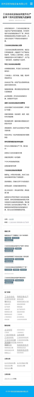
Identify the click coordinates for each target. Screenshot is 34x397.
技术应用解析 (21, 363)
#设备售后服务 (9, 250)
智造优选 (7, 366)
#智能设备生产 (9, 240)
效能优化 (20, 342)
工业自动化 (13, 222)
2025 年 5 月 (9, 379)
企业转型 (8, 330)
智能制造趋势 (22, 350)
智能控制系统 (20, 352)
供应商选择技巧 (21, 330)
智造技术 (7, 368)
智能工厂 (8, 353)
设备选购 (7, 319)
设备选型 (7, 304)
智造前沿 (20, 366)
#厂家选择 (7, 238)
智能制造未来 (21, 348)
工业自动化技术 (22, 337)
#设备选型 (23, 269)
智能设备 (20, 222)
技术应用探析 (9, 363)
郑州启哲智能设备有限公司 (19, 391)
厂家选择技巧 (8, 317)
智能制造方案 (8, 312)
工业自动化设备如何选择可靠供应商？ (15, 278)
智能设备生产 (22, 296)
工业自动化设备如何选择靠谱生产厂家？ (16, 267)
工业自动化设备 (10, 299)
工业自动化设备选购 (22, 319)
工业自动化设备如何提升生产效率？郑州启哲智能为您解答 (17, 246)
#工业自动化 (16, 238)
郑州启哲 (20, 299)
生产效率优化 (20, 317)
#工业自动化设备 (9, 248)
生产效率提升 (21, 309)
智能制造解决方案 (23, 302)
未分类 (11, 219)
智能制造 (8, 302)
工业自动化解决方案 (10, 340)
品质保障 (20, 335)
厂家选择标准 (10, 335)
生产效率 (26, 222)
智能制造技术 (8, 314)
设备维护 (7, 309)
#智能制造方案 (19, 280)
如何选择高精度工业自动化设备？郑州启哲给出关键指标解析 (17, 256)
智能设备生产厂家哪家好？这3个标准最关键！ (16, 235)
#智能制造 (18, 248)
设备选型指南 (21, 312)
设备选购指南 (21, 304)
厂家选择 (19, 314)
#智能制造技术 (19, 259)
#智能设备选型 (9, 261)
